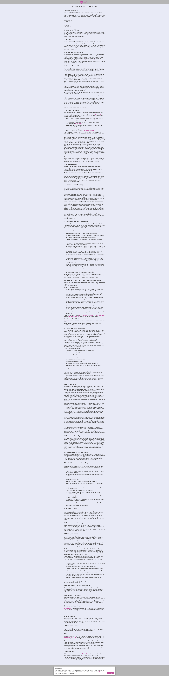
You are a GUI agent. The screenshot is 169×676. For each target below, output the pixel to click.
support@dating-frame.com (73, 613)
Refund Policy (78, 123)
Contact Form (67, 320)
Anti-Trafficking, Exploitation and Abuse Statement (91, 315)
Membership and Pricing (91, 60)
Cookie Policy (100, 671)
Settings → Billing (96, 114)
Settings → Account (89, 130)
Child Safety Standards (73, 316)
